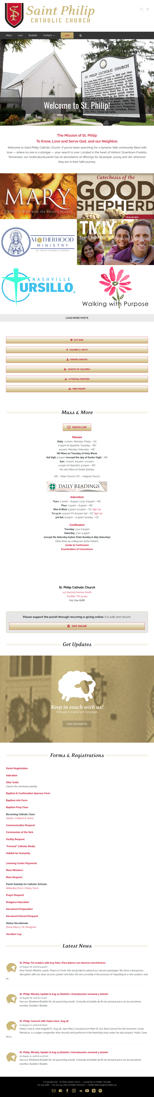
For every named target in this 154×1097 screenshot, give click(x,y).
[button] (81, 35)
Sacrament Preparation (19, 909)
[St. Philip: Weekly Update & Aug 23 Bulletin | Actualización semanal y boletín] (11, 1053)
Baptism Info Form (16, 800)
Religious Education (17, 902)
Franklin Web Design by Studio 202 (102, 1085)
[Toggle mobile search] (141, 9)
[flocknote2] (77, 671)
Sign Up (96, 509)
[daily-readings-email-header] (77, 482)
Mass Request (14, 877)
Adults (9, 818)
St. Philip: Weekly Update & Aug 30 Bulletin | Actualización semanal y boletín (64, 994)
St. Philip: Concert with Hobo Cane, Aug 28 (44, 1021)
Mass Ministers (14, 870)
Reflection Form (14, 888)
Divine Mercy (13, 927)
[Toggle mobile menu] (147, 9)
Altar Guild (12, 782)
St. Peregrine (29, 927)
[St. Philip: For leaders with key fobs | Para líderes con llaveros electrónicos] (11, 963)
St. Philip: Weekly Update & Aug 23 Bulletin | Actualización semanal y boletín (64, 1052)
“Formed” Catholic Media (20, 846)
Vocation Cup (14, 934)
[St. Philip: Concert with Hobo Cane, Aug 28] (11, 1021)
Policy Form (31, 888)
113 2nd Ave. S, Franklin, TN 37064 (97, 1082)
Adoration (11, 775)
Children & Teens (24, 818)
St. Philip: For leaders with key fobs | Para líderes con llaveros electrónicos (63, 962)
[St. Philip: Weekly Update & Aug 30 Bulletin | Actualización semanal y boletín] (11, 994)
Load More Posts (77, 318)
